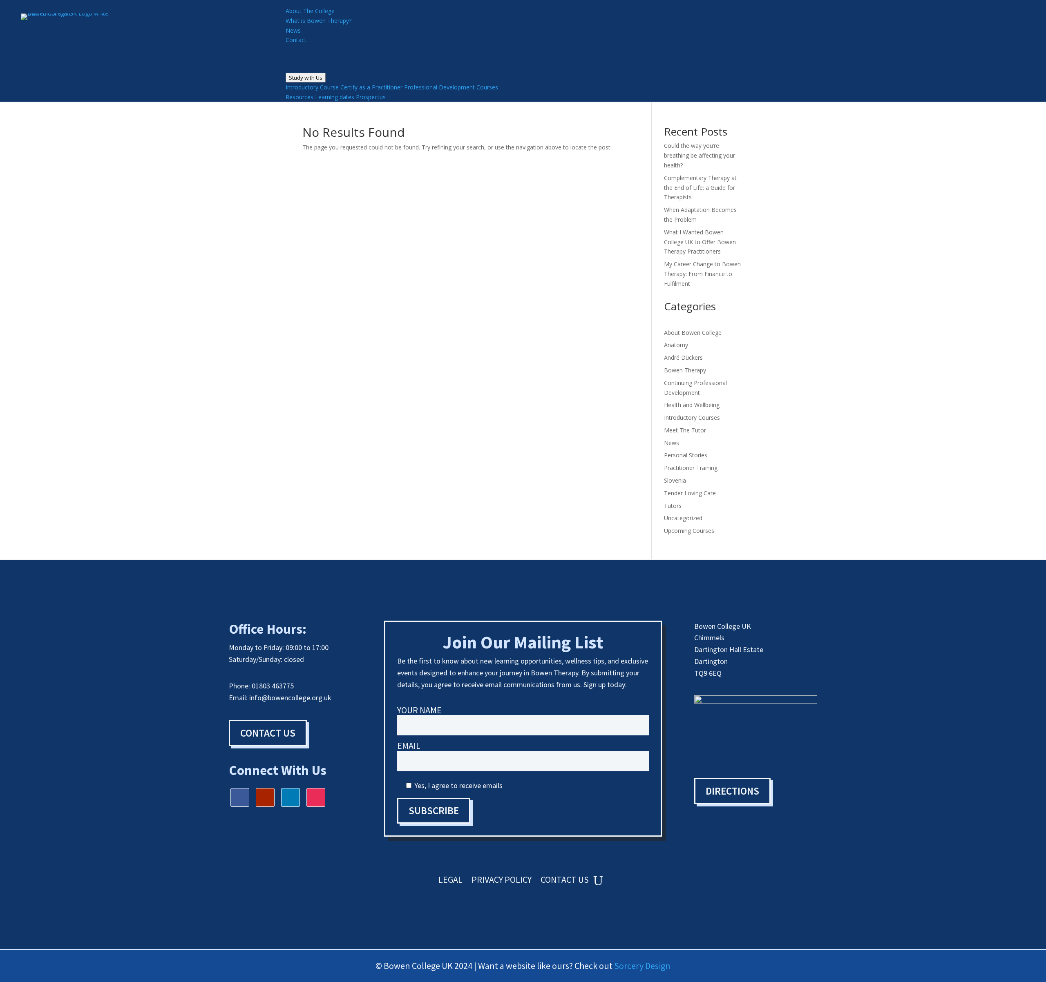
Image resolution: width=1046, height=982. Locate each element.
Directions (732, 790)
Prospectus (371, 97)
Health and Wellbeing (692, 405)
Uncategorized (683, 518)
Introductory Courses (692, 417)
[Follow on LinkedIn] (290, 797)
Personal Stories (685, 455)
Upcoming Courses (689, 530)
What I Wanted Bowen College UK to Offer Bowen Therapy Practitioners (700, 242)
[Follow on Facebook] (239, 797)
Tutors (673, 506)
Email (408, 746)
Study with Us (305, 77)
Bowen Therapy (685, 370)
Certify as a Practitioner (371, 87)
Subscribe (434, 810)
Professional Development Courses (451, 87)
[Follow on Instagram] (315, 797)
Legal (450, 881)
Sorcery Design (642, 965)
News (671, 443)
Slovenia (675, 480)
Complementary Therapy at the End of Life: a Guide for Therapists (700, 187)
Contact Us (267, 732)
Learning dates (334, 97)
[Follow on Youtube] (265, 797)
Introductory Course (312, 87)
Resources (299, 97)
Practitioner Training (690, 468)
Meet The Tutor (685, 430)
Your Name (419, 711)
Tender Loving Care (690, 493)
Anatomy (676, 345)
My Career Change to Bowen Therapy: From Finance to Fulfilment (702, 273)
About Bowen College (693, 332)
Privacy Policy (502, 881)
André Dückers (683, 357)
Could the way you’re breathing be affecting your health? (699, 155)
